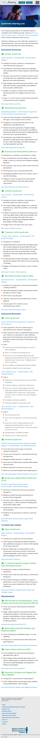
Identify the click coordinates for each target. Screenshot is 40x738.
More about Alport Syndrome (10, 559)
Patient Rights (4, 737)
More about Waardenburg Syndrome (13, 147)
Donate (22, 2)
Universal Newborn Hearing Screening (13, 707)
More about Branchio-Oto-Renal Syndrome (15, 187)
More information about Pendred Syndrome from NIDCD (19, 474)
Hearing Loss (6, 709)
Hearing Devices (6, 711)
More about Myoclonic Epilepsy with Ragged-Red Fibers (19, 687)
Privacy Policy (37, 734)
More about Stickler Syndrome (11, 104)
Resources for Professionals (11, 717)
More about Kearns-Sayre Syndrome (13, 668)
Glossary (5, 721)
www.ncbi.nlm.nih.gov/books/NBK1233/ (14, 624)
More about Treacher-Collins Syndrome (14, 272)
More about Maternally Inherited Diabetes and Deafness (19, 645)
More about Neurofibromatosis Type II (13, 309)
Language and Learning (9, 713)
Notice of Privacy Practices (27, 734)
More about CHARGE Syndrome (11, 228)
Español (29, 2)
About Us (5, 719)
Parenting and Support (9, 715)
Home (3, 705)
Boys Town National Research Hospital (12, 698)
